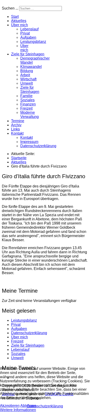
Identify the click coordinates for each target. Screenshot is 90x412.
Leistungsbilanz (33, 42)
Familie (26, 96)
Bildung (26, 71)
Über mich (19, 25)
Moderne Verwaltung (29, 115)
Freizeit (26, 108)
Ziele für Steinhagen (27, 54)
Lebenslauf (29, 29)
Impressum (29, 142)
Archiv (16, 125)
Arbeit (25, 75)
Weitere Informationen (18, 410)
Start (15, 17)
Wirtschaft (28, 79)
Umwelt (26, 83)
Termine (17, 121)
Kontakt (17, 133)
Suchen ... (10, 8)
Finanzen (28, 104)
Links (15, 129)
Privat (25, 33)
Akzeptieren (10, 406)
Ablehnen (28, 406)
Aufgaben (28, 37)
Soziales (27, 100)
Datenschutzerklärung (38, 146)
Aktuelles (18, 21)
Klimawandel (31, 67)
